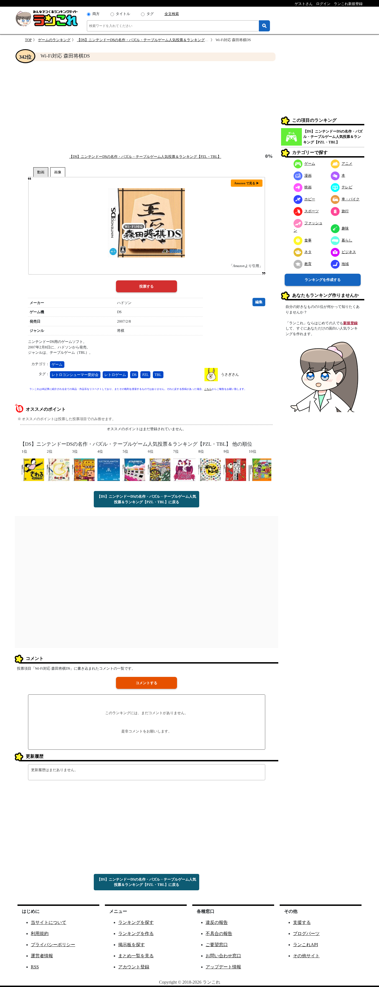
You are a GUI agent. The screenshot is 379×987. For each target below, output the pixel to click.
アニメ (347, 163)
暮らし (347, 240)
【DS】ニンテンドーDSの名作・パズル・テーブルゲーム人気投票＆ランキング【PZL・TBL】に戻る (146, 499)
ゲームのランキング (54, 40)
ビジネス (349, 252)
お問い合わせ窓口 (223, 955)
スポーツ (311, 211)
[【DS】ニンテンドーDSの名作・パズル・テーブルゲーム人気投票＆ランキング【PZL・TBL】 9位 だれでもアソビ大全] (235, 469)
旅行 (345, 211)
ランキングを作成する (323, 280)
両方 (96, 14)
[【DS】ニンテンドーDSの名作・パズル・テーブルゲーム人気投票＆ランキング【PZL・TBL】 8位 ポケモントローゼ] (209, 469)
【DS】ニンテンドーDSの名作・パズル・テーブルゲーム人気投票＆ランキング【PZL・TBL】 (153, 40)
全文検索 (172, 14)
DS (134, 375)
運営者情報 (42, 955)
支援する (302, 922)
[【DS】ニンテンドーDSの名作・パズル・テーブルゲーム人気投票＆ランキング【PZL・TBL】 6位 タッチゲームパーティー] (159, 469)
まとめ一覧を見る (136, 955)
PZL (145, 375)
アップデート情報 (223, 966)
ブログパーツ (306, 933)
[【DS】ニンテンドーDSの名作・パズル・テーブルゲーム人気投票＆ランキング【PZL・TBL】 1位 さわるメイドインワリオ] (33, 469)
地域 (345, 264)
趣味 (345, 228)
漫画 (308, 175)
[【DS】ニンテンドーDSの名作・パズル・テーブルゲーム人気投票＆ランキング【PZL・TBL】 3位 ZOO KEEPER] (83, 469)
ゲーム (57, 364)
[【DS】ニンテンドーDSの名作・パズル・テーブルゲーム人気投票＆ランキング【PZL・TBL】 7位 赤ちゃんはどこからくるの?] (184, 469)
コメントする (146, 683)
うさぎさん (230, 374)
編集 (258, 302)
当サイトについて (48, 922)
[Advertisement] (146, 107)
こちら (208, 389)
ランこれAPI (305, 944)
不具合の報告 (219, 933)
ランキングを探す (136, 922)
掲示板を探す (131, 944)
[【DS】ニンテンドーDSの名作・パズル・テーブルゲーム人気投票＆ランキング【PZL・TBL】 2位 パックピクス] (58, 469)
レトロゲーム (115, 375)
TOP (28, 40)
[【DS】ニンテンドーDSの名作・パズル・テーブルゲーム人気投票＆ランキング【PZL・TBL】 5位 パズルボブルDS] (134, 469)
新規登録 (350, 323)
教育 (308, 264)
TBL (158, 375)
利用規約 (40, 933)
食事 (308, 240)
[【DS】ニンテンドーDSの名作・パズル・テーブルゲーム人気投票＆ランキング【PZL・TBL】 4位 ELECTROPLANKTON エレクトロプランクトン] (108, 469)
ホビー (309, 199)
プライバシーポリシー (53, 944)
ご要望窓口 (217, 944)
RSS (35, 966)
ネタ (308, 252)
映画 (308, 187)
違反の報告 (217, 922)
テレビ (347, 187)
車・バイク (351, 199)
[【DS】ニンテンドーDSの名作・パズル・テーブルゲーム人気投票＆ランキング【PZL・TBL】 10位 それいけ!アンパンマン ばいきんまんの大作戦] (260, 469)
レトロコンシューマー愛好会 (75, 375)
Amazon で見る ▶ (246, 183)
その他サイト (306, 955)
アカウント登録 (133, 966)
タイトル (123, 14)
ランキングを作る (136, 933)
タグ (150, 14)
